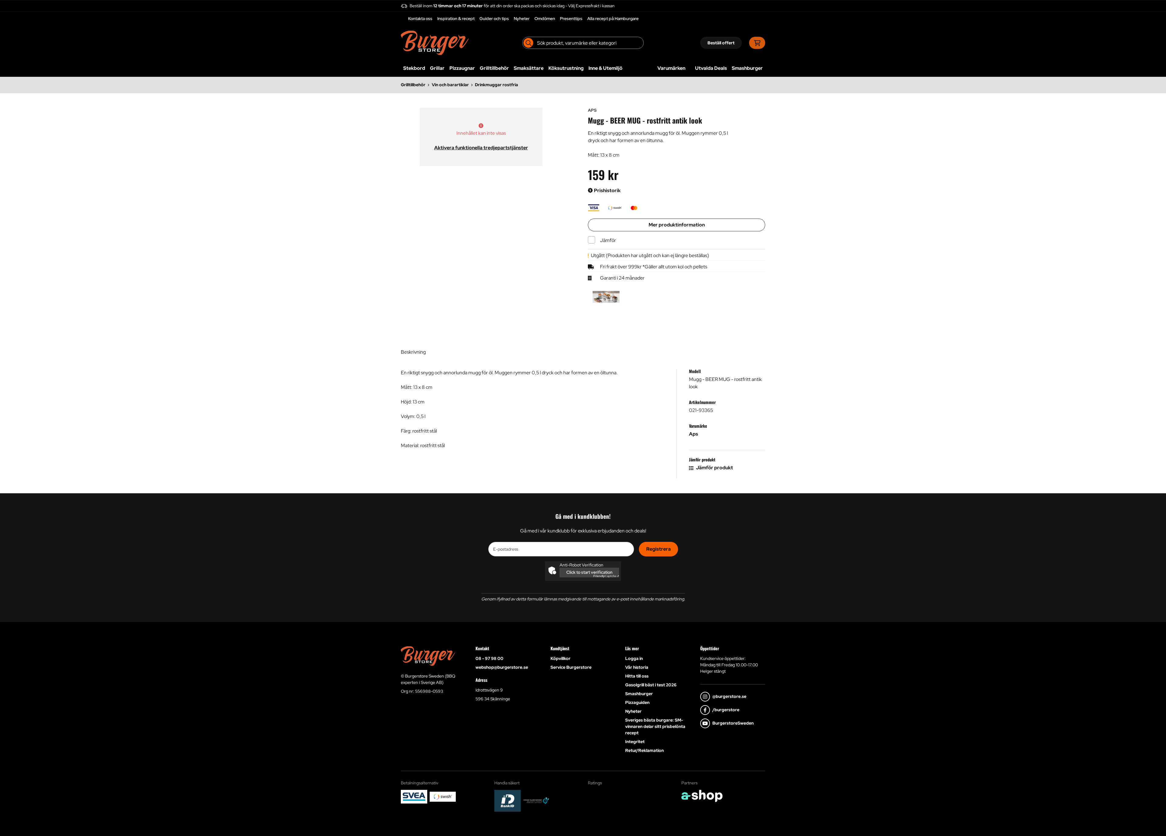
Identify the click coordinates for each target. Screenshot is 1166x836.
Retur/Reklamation (644, 750)
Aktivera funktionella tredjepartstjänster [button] (481, 147)
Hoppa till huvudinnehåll (580, 8)
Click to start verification (589, 572)
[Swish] (443, 796)
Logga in (634, 658)
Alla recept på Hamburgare (613, 18)
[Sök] (528, 43)
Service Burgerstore (571, 667)
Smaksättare (529, 68)
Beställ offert (721, 43)
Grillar (437, 68)
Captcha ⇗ (606, 576)
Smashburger (747, 68)
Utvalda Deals (711, 68)
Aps (693, 434)
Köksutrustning (566, 68)
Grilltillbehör (494, 68)
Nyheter (522, 18)
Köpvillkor (561, 658)
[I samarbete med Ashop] (702, 796)
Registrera (658, 549)
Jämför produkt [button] (714, 467)
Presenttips (571, 18)
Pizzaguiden (637, 702)
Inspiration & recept (456, 18)
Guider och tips (494, 18)
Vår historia (636, 667)
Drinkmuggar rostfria (496, 84)
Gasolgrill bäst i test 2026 (651, 685)
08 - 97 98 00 (489, 658)
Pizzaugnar (462, 68)
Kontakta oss (420, 18)
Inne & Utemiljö (605, 68)
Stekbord (414, 68)
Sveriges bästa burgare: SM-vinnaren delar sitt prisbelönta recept (655, 726)
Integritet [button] (635, 741)
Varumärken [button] (671, 68)
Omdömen (544, 18)
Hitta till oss (637, 676)
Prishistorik (607, 190)
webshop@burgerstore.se (502, 667)
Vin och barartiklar (450, 84)
